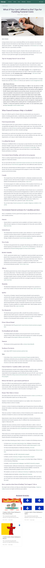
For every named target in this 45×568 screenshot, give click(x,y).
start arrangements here (36, 80)
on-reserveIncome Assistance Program (21, 357)
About (19, 1)
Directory (10, 1)
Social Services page (16, 164)
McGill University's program (33, 463)
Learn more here (8, 280)
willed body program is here (33, 445)
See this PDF (25, 246)
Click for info (27, 469)
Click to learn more (24, 264)
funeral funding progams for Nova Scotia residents (23, 248)
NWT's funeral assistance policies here (19, 351)
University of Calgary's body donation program (23, 456)
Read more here (7, 225)
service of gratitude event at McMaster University (28, 428)
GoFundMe (33, 147)
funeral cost (35, 45)
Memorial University (27, 474)
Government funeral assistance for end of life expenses (29, 162)
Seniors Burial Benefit (29, 344)
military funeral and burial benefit (19, 374)
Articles (14, 1)
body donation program (19, 459)
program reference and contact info (22, 337)
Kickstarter (26, 147)
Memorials (23, 1)
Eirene (3, 2)
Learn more (28, 181)
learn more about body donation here (18, 443)
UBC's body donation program (22, 454)
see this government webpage (16, 463)
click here (35, 73)
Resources (29, 1)
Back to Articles (5, 5)
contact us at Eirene (36, 395)
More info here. (29, 200)
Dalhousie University (23, 471)
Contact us (15, 80)
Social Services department (26, 238)
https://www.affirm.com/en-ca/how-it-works (14, 105)
